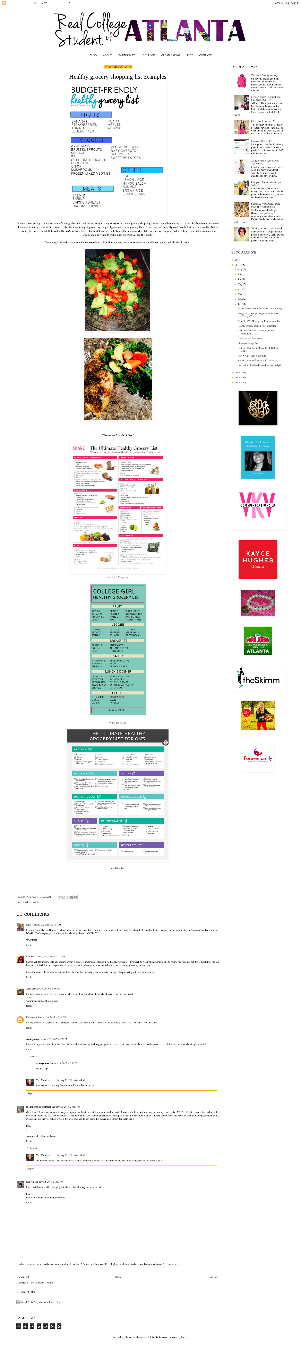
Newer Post (23, 1276)
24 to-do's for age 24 (248, 343)
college (28, 901)
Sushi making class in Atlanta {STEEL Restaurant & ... (256, 332)
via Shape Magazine (117, 577)
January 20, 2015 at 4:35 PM (46, 988)
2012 (238, 382)
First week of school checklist (252, 355)
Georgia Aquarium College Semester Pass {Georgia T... (258, 315)
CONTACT (205, 55)
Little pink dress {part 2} (263, 121)
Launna (30, 956)
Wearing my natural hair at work (266, 228)
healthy (36, 901)
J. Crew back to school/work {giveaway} (265, 162)
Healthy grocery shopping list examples (257, 325)
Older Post (213, 1276)
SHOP (189, 55)
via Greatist (118, 868)
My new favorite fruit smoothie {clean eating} (260, 308)
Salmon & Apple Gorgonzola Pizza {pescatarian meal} (265, 205)
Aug (240, 269)
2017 (238, 259)
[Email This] (60, 897)
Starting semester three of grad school (256, 360)
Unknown (31, 1017)
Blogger (185, 1336)
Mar (240, 294)
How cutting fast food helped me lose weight (259, 365)
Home (118, 1276)
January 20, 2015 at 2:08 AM (47, 924)
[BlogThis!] (64, 897)
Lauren (30, 1182)
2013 (238, 377)
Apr (240, 289)
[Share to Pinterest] (76, 897)
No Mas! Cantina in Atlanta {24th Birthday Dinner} (259, 349)
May (240, 284)
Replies (33, 1056)
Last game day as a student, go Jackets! (266, 183)
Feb (240, 299)
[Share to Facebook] (72, 897)
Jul (239, 274)
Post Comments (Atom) (41, 1282)
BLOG (93, 55)
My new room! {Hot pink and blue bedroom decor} (266, 98)
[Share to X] (68, 897)
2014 (238, 372)
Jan (240, 304)
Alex (28, 988)
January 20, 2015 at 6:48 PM (66, 1106)
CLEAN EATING (170, 55)
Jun (240, 279)
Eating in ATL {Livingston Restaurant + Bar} (260, 321)
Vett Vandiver (33, 896)
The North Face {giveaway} (265, 75)
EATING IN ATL (127, 55)
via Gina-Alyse (117, 722)
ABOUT (107, 55)
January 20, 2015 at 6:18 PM (52, 1017)
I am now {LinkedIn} (261, 140)
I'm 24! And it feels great (250, 338)
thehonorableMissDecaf (38, 1106)
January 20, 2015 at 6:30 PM (54, 1039)
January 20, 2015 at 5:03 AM (50, 956)
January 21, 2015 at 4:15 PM (71, 1155)
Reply (29, 945)
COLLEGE (149, 55)
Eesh (28, 924)
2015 (238, 264)
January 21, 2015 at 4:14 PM (71, 1080)
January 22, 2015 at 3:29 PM (49, 1181)
